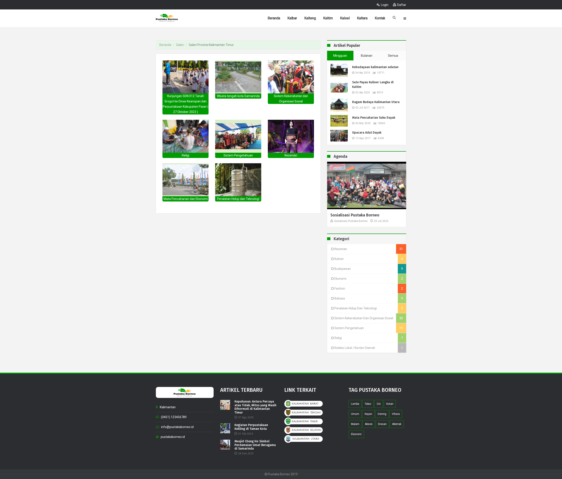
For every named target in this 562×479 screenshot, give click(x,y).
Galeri (180, 45)
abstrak (396, 424)
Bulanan (366, 55)
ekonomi (356, 434)
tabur (368, 403)
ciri (379, 403)
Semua (393, 55)
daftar (401, 5)
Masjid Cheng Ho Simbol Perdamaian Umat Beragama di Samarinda (255, 445)
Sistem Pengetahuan (238, 155)
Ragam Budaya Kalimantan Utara (376, 102)
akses (369, 424)
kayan (368, 413)
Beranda (165, 45)
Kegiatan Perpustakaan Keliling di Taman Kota (251, 427)
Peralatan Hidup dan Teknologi (238, 199)
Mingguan (340, 55)
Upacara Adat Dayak (366, 132)
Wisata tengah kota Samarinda (238, 96)
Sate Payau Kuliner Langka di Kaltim (373, 84)
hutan (389, 403)
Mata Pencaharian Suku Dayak (373, 118)
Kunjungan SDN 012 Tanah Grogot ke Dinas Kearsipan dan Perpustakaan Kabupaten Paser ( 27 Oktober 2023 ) (186, 104)
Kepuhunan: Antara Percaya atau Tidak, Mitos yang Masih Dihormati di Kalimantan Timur (255, 407)
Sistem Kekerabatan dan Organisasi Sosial (291, 98)
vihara (396, 413)
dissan (382, 424)
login (384, 5)
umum (355, 413)
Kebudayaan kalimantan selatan (375, 67)
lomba (355, 403)
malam (355, 424)
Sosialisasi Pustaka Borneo (354, 215)
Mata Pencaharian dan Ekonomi (186, 199)
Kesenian (291, 155)
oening (382, 413)
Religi (185, 155)
